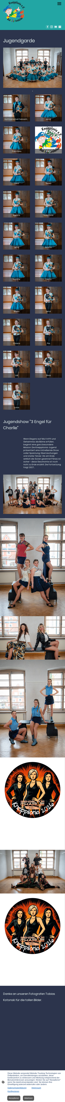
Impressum (36, 1088)
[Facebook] (47, 26)
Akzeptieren (14, 1098)
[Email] (59, 26)
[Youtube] (55, 26)
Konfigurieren (13, 1091)
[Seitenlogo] (14, 11)
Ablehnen (28, 1098)
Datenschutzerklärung (17, 1088)
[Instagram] (51, 26)
